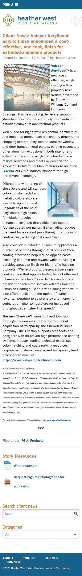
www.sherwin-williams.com (58, 420)
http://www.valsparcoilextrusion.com (32, 360)
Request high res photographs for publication (39, 481)
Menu (8, 4)
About (8, 558)
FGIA (24, 441)
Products (36, 441)
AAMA (8, 171)
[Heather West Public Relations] (37, 20)
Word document (25, 466)
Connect (14, 562)
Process (29, 558)
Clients (51, 558)
